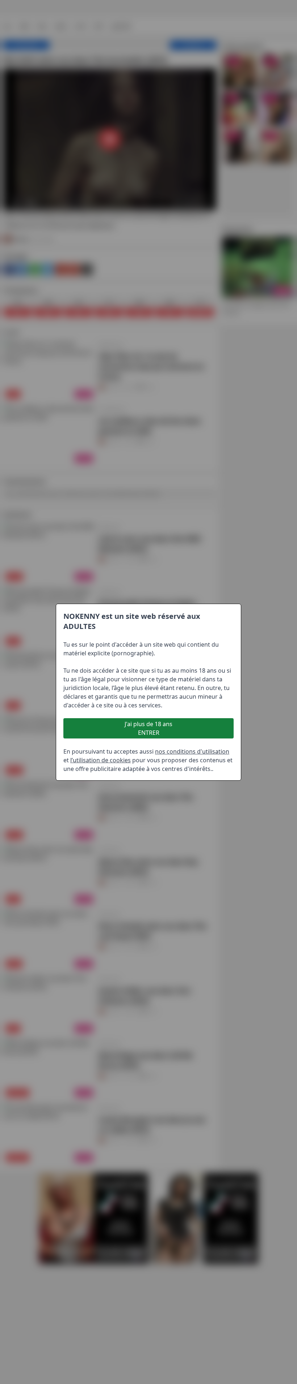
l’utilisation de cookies (100, 760)
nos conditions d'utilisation (192, 751)
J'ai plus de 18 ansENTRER (148, 728)
